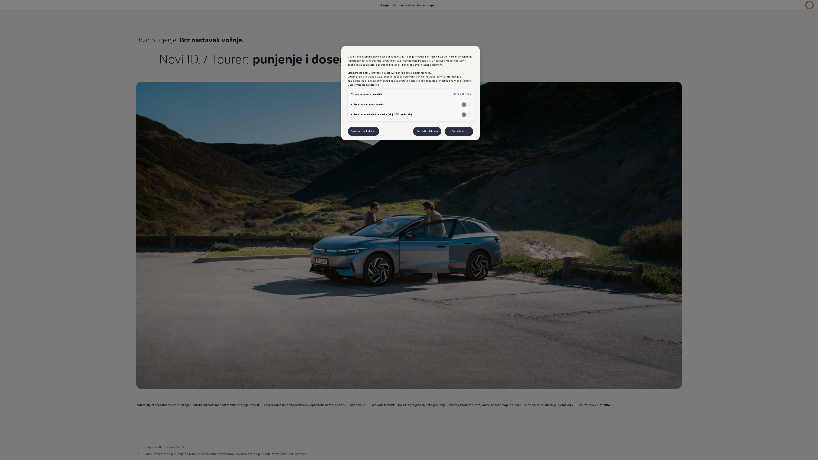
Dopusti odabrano (427, 131)
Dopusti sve (458, 131)
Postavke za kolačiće (363, 131)
